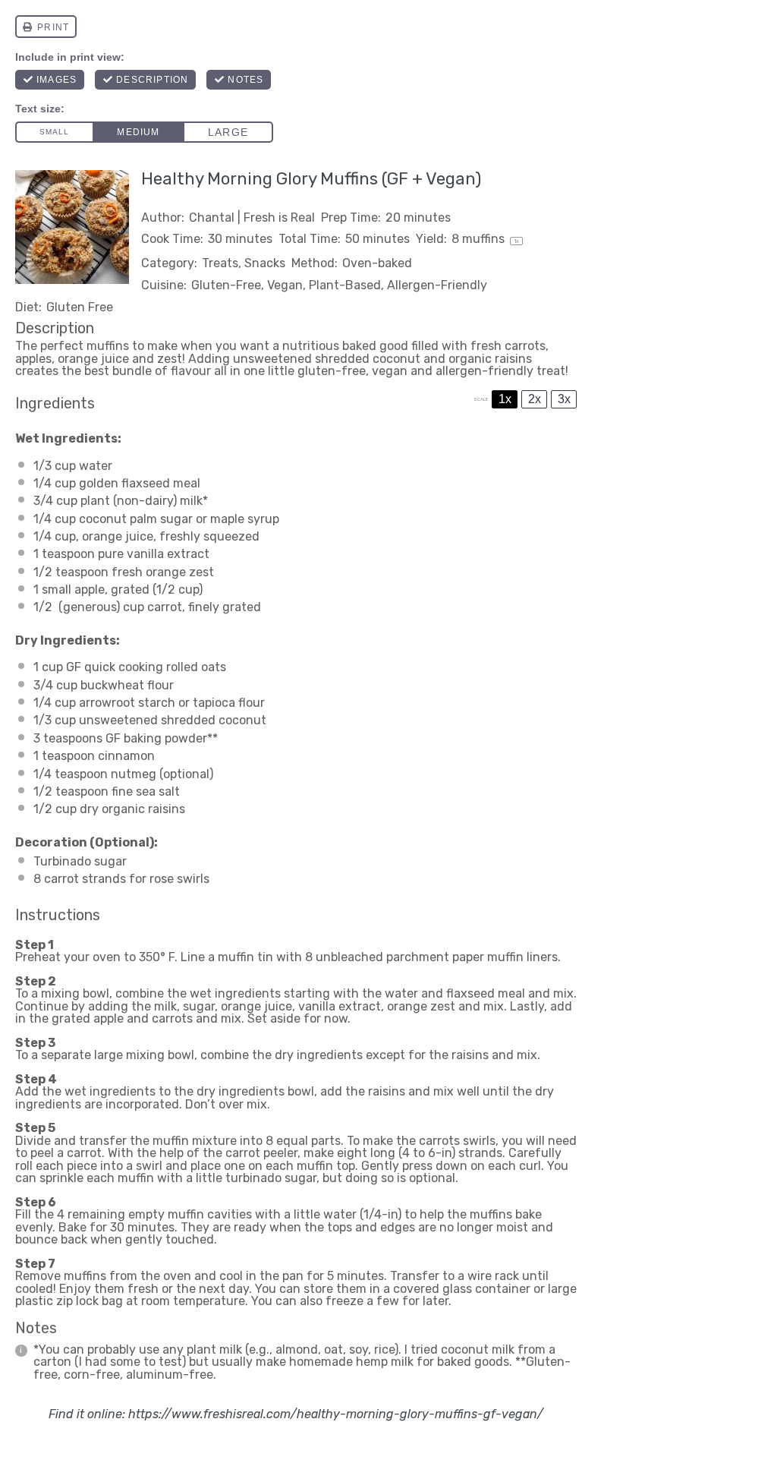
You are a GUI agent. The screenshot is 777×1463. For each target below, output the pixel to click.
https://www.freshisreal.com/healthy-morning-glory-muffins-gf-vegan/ (335, 1414)
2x (534, 399)
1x (505, 399)
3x (564, 399)
